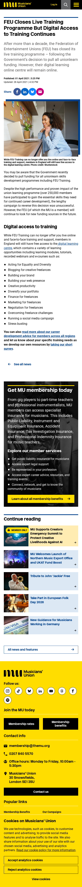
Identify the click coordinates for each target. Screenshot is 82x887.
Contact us (41, 792)
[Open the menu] (76, 4)
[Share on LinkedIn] (25, 92)
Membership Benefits (17, 811)
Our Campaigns (52, 811)
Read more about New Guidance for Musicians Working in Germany (41, 625)
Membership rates (21, 724)
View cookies (41, 879)
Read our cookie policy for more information (46, 850)
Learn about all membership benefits (37, 499)
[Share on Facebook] (17, 92)
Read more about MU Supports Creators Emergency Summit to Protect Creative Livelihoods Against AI (41, 535)
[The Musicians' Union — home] (17, 4)
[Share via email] (40, 92)
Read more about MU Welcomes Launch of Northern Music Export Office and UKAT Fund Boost (41, 559)
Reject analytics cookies (25, 869)
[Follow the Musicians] (7, 691)
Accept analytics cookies (25, 860)
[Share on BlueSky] (32, 92)
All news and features (23, 649)
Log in (54, 4)
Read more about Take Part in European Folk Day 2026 (41, 603)
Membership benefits (60, 723)
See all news (22, 364)
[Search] (66, 4)
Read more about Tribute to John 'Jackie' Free (41, 581)
